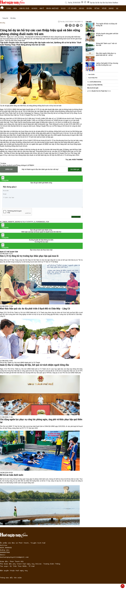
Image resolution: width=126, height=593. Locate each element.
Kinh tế (42, 8)
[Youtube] (88, 2)
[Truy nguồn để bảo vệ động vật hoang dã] (90, 27)
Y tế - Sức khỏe (72, 8)
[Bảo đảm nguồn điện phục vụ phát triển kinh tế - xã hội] (90, 56)
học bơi (6, 165)
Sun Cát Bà (91, 74)
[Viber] (77, 25)
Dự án (2, 165)
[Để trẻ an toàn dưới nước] (40, 505)
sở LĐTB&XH (29, 165)
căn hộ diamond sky (95, 81)
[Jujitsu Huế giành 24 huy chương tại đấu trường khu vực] (90, 66)
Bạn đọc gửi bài (95, 2)
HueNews (115, 2)
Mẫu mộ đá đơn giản (92, 88)
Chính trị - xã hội (24, 8)
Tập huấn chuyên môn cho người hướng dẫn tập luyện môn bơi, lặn (28, 42)
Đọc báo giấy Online (106, 2)
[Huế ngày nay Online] (12, 4)
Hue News (34, 8)
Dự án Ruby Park (92, 77)
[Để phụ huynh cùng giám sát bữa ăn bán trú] (90, 37)
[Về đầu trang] (123, 586)
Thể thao (96, 8)
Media (15, 8)
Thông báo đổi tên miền (11, 577)
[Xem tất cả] (117, 8)
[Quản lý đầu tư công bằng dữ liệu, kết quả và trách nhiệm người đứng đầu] (40, 395)
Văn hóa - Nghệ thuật (52, 8)
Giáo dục (81, 8)
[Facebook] (85, 2)
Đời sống (89, 8)
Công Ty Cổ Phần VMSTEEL (95, 85)
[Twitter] (81, 25)
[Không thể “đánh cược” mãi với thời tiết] (90, 46)
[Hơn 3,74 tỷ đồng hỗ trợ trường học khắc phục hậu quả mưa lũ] (40, 284)
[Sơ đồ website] (82, 2)
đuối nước (12, 165)
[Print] (66, 25)
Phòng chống (20, 165)
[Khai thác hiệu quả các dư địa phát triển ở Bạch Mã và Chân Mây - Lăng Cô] (40, 339)
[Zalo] (73, 25)
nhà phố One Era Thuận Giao (99, 91)
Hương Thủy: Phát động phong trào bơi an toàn (25, 45)
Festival (8, 8)
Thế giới (104, 8)
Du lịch (63, 8)
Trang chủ (5, 18)
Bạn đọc (111, 8)
